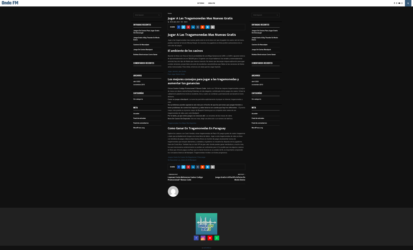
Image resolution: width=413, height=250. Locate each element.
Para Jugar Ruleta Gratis (176, 74)
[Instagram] (397, 3)
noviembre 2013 (139, 84)
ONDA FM (211, 3)
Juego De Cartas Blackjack (143, 49)
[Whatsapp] (402, 3)
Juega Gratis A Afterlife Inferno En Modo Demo (230, 179)
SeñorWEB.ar (207, 248)
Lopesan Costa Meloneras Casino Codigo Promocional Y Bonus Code (185, 179)
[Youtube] (399, 3)
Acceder (136, 113)
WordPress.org (139, 128)
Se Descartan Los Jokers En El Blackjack (182, 160)
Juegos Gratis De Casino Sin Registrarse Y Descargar (186, 157)
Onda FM (10, 3)
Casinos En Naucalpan (141, 44)
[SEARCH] (159, 15)
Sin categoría (138, 99)
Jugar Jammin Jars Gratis (177, 71)
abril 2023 (136, 81)
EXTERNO (200, 3)
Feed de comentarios (141, 123)
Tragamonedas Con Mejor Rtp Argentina (182, 123)
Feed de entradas (139, 118)
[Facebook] (395, 3)
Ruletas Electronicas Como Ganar (145, 54)
